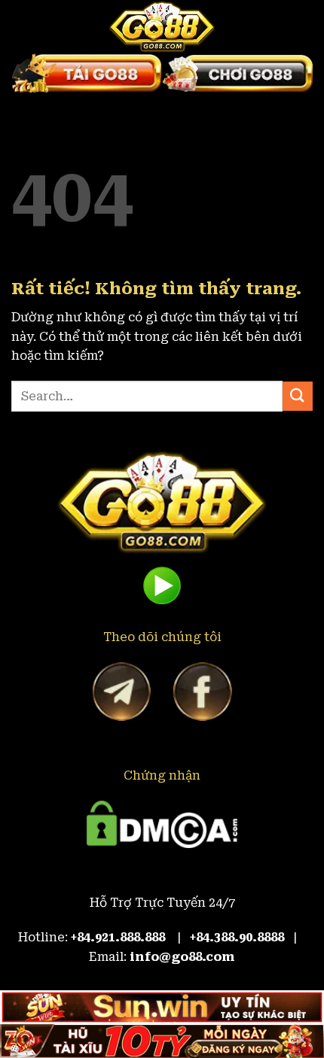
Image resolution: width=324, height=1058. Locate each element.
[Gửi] (298, 396)
